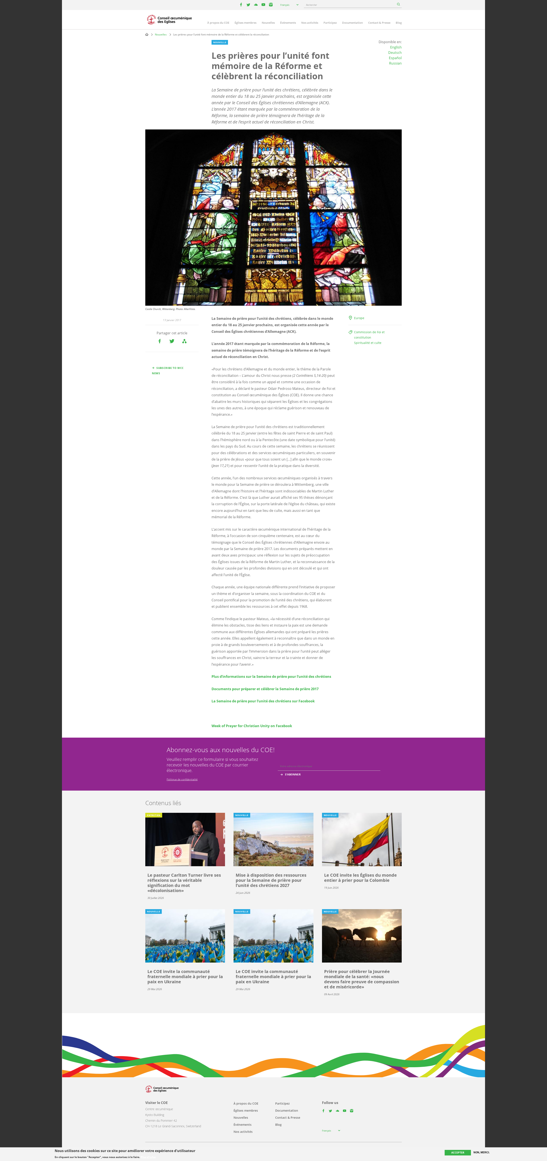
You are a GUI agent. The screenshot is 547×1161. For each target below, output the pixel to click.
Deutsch (395, 52)
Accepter (457, 1152)
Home (146, 34)
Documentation (352, 23)
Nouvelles (268, 23)
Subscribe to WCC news (168, 370)
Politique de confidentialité (182, 779)
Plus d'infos (148, 1157)
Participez (330, 23)
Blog (399, 23)
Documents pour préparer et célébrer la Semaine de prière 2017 (265, 689)
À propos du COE (218, 23)
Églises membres (245, 23)
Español (395, 58)
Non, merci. (481, 1152)
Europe (359, 318)
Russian (395, 63)
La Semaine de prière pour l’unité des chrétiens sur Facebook (263, 701)
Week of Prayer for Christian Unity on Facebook (252, 726)
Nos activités (309, 23)
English (396, 47)
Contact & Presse (379, 23)
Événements (288, 23)
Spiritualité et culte (367, 343)
